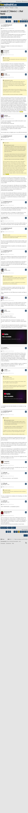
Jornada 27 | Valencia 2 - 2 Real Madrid (11, 12)
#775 (3, 414)
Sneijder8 (6, 51)
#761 (3, 28)
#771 (3, 300)
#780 (3, 515)
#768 (3, 231)
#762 (3, 54)
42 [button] (25, 21)
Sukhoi (6, 115)
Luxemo (5, 347)
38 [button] (16, 21)
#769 (3, 254)
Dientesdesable (8, 511)
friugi (5, 74)
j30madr (5, 472)
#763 (3, 77)
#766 (3, 205)
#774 (3, 373)
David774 (5, 217)
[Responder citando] (26, 25)
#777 (3, 476)
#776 (3, 465)
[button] (6, 21)
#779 (3, 504)
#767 (3, 221)
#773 (3, 351)
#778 (3, 486)
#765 (3, 139)
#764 (3, 118)
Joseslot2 (6, 461)
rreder (5, 369)
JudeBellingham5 (7, 25)
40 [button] (20, 21)
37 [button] (14, 21)
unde (5, 269)
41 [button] (23, 21)
